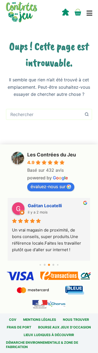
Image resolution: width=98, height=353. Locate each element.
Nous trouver (76, 320)
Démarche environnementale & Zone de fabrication (42, 344)
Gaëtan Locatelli (45, 205)
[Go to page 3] (53, 265)
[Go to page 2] (49, 265)
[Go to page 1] (45, 265)
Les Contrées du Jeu (51, 155)
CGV (12, 320)
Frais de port (19, 327)
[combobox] (44, 114)
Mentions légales (39, 320)
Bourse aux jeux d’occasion (64, 327)
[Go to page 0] (40, 264)
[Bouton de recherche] (86, 114)
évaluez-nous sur (48, 186)
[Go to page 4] (57, 264)
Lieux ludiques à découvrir (49, 335)
